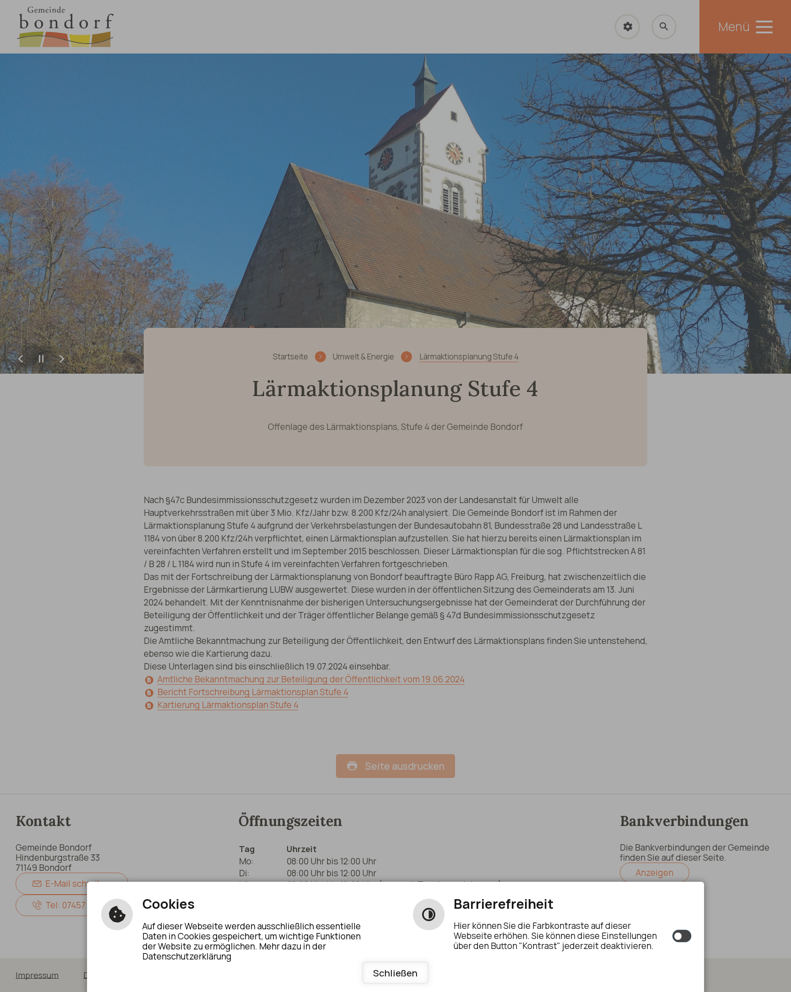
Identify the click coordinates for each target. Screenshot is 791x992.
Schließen (395, 972)
